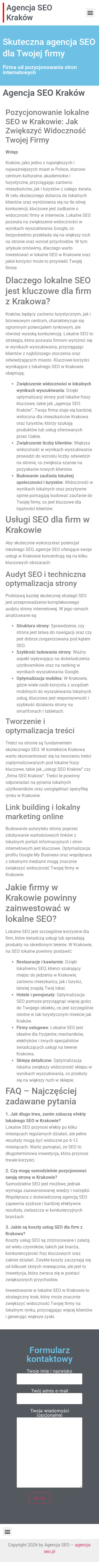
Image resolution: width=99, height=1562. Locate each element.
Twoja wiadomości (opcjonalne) (49, 1413)
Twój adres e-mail (49, 1390)
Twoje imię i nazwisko (49, 1371)
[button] (90, 12)
